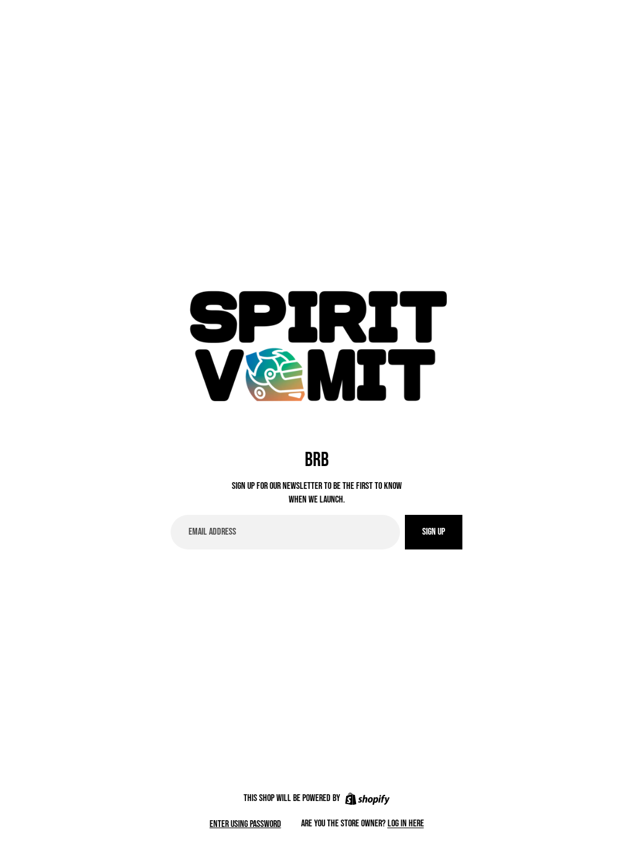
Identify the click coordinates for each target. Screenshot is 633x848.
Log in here (406, 823)
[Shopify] (367, 798)
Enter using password (245, 824)
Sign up (433, 532)
